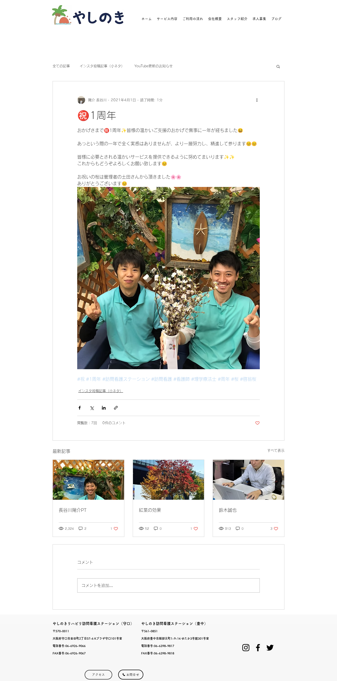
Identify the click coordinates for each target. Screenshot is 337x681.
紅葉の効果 (150, 510)
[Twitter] (270, 647)
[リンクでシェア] (115, 407)
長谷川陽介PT (73, 510)
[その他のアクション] (257, 100)
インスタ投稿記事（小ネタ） (102, 66)
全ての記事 (61, 66)
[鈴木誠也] (248, 480)
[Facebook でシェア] (79, 407)
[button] (278, 66)
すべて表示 (275, 450)
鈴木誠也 (228, 510)
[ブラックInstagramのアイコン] (246, 647)
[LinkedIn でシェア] (103, 407)
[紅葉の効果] (168, 480)
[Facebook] (258, 647)
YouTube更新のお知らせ (153, 66)
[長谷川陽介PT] (88, 480)
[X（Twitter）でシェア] (91, 407)
